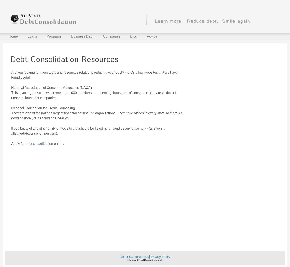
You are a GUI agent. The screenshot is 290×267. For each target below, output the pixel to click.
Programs (54, 36)
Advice (152, 36)
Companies (111, 36)
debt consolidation (39, 143)
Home (13, 36)
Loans (32, 36)
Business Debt (82, 36)
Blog (133, 36)
